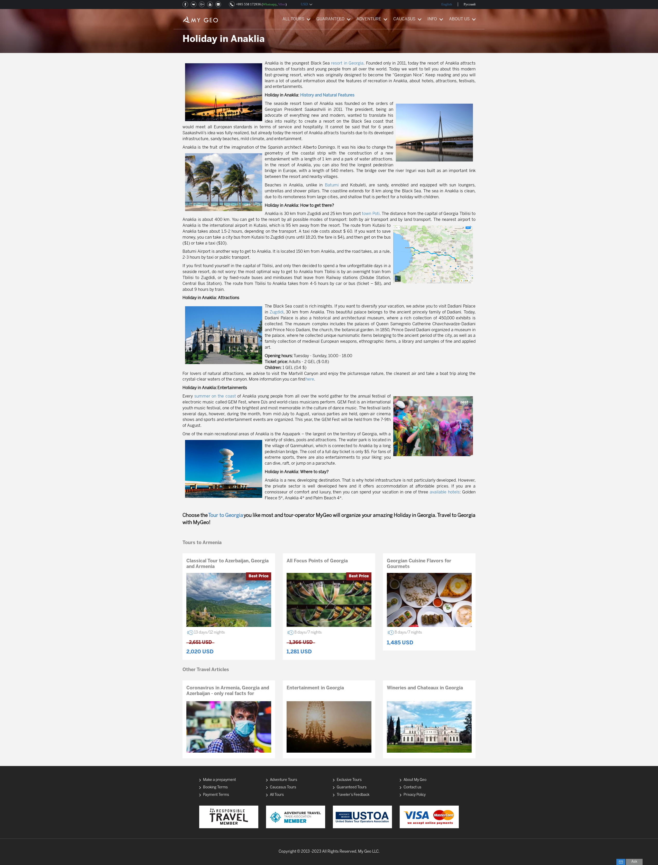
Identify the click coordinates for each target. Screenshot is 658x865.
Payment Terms (216, 795)
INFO (432, 19)
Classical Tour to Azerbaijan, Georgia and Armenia (227, 564)
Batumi (332, 185)
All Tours (277, 795)
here (310, 379)
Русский (470, 4)
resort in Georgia (347, 63)
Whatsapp (270, 4)
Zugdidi (277, 312)
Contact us (412, 787)
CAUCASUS (404, 19)
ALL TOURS (293, 19)
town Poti (370, 214)
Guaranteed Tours (352, 787)
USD (304, 4)
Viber (282, 4)
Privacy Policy (415, 795)
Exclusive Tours (349, 780)
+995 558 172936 (248, 4)
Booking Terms (215, 787)
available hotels (445, 492)
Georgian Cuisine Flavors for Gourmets (419, 564)
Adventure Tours (283, 780)
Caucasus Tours (283, 787)
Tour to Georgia (225, 515)
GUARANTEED (330, 19)
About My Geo (415, 780)
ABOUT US (459, 19)
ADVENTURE (369, 19)
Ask (634, 861)
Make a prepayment (219, 780)
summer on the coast (215, 396)
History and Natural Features (327, 95)
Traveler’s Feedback (353, 795)
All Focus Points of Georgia (317, 561)
